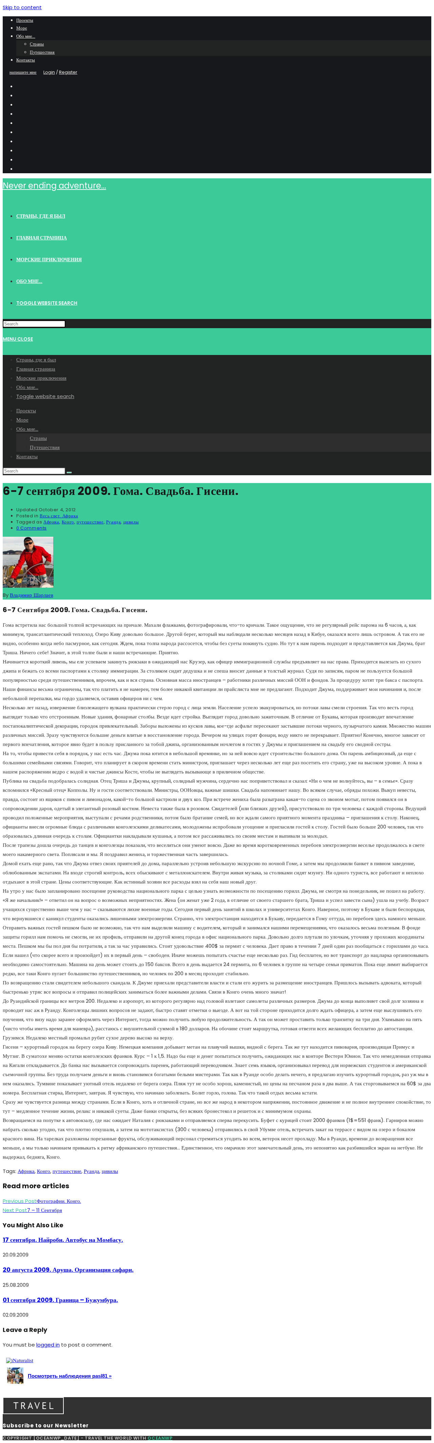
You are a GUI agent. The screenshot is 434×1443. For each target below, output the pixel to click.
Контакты (25, 60)
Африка (51, 522)
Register (68, 72)
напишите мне (23, 72)
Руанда (113, 522)
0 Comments (31, 528)
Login (49, 72)
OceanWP (159, 1438)
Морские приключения (41, 377)
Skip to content (22, 7)
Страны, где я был (36, 359)
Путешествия (42, 52)
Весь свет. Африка (59, 516)
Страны (37, 44)
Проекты (24, 20)
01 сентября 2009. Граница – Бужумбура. (60, 1300)
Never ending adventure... (54, 185)
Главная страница (35, 368)
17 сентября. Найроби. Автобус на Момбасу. (63, 1239)
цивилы (131, 522)
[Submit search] (69, 472)
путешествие (90, 522)
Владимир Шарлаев (31, 595)
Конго (68, 522)
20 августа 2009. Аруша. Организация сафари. (68, 1269)
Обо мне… (25, 36)
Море (21, 28)
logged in (48, 1344)
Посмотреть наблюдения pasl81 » (70, 1376)
